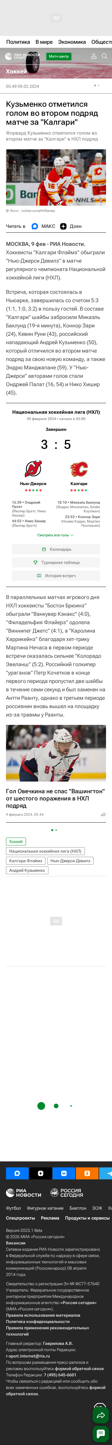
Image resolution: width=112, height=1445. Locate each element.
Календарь (60, 549)
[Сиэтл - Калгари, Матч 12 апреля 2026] (75, 490)
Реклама (50, 1218)
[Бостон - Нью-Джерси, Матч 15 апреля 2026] (40, 490)
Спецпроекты (20, 1218)
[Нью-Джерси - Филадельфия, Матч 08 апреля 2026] (26, 490)
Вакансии (15, 1243)
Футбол (13, 1208)
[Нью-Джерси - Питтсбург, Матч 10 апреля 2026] (30, 490)
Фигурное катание (45, 1208)
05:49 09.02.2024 (22, 86)
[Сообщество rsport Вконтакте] (64, 1173)
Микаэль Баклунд (85, 502)
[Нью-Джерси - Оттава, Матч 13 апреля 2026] (37, 490)
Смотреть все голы (53, 535)
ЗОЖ (97, 1208)
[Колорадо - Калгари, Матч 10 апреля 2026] (71, 490)
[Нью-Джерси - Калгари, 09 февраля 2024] (56, 495)
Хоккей (16, 841)
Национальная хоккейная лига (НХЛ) (56, 412)
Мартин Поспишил (90, 523)
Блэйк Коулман (92, 509)
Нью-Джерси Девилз (70, 860)
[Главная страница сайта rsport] (36, 56)
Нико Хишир (35, 521)
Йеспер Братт (24, 511)
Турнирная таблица (61, 562)
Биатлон (78, 1208)
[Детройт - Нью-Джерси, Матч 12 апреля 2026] (33, 490)
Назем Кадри (73, 521)
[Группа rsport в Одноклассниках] (87, 1173)
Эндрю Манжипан (72, 507)
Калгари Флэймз (25, 860)
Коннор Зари (89, 517)
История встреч (60, 575)
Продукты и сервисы (87, 1218)
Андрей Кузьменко (27, 870)
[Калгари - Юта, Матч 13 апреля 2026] (79, 490)
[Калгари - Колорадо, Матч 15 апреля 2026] (82, 490)
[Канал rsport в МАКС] (17, 1173)
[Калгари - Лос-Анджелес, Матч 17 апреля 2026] (86, 490)
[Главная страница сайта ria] (6, 56)
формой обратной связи (79, 1368)
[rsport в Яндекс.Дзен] (40, 1173)
